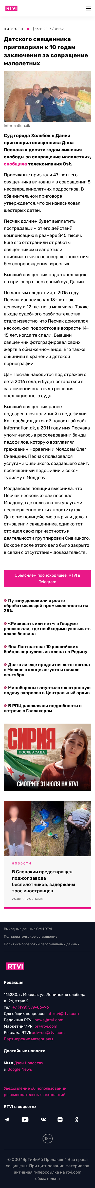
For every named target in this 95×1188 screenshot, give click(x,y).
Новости (14, 29)
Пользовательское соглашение (31, 936)
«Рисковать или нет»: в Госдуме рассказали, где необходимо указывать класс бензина (47, 628)
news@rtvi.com (48, 1019)
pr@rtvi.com (45, 1026)
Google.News (19, 1069)
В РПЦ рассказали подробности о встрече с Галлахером (43, 708)
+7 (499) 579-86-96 (30, 1007)
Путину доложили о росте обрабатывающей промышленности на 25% (46, 605)
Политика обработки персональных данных (42, 944)
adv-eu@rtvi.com (48, 1032)
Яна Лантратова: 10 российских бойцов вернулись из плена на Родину (45, 649)
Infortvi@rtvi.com (62, 1013)
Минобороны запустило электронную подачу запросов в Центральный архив (47, 690)
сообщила (15, 164)
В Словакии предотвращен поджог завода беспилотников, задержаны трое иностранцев (43, 881)
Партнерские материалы (28, 1038)
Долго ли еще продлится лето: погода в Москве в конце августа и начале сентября (47, 669)
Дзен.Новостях (28, 1063)
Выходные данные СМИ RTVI (28, 929)
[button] (89, 8)
